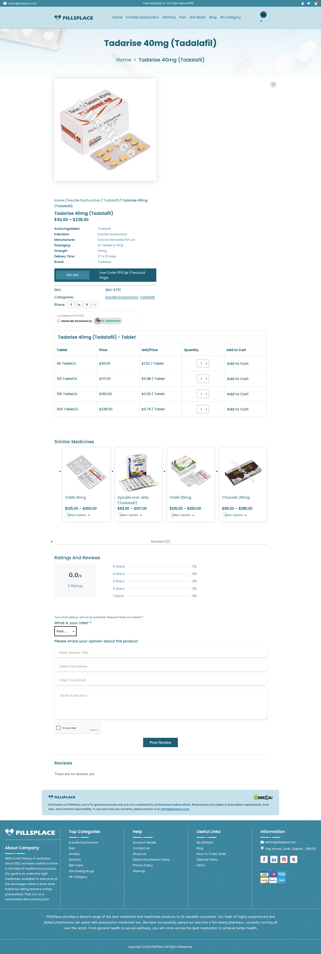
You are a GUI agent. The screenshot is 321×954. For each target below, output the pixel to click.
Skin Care (76, 865)
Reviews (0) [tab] (160, 541)
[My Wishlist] (308, 3)
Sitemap (139, 871)
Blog (213, 17)
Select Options (77, 515)
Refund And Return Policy (151, 859)
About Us (139, 854)
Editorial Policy (207, 859)
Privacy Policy (143, 865)
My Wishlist (205, 842)
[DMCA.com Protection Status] (263, 797)
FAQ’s (201, 865)
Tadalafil (111, 200)
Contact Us (141, 848)
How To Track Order (211, 854)
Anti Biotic (198, 17)
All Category (230, 17)
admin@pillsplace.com (22, 3)
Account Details (144, 842)
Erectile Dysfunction (142, 17)
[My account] (302, 3)
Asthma (169, 17)
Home (117, 17)
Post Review (160, 742)
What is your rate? (72, 623)
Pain (182, 17)
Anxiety (74, 854)
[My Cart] (314, 3)
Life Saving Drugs (81, 871)
